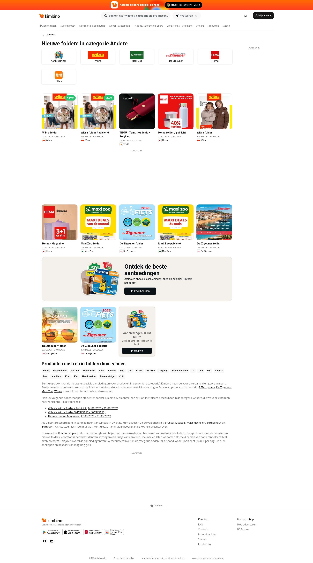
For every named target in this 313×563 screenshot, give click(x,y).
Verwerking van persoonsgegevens (208, 558)
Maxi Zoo (47, 391)
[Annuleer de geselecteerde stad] (196, 15)
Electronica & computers (92, 25)
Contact (203, 529)
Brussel (169, 422)
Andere (200, 25)
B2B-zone (243, 529)
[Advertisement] (137, 175)
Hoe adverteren (246, 524)
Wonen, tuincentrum (120, 25)
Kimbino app (66, 433)
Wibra (58, 391)
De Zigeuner (223, 387)
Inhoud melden (207, 534)
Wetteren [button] (186, 15)
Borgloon (47, 426)
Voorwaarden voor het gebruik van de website (163, 558)
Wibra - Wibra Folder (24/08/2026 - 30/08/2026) (76, 412)
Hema (211, 387)
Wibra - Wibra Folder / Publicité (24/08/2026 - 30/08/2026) (83, 408)
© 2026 (98, 558)
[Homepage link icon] (151, 505)
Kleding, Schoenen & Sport (148, 25)
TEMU (202, 387)
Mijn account (265, 15)
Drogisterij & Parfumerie (180, 25)
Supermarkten (67, 25)
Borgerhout (214, 422)
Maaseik (180, 422)
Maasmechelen (196, 422)
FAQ (200, 524)
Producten (213, 25)
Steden (226, 25)
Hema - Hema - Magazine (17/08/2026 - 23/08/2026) (79, 416)
